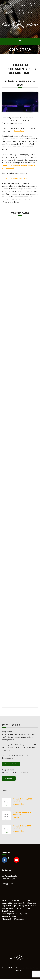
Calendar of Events (11, 764)
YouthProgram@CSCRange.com (14, 914)
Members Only (18, 804)
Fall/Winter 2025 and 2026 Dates (14, 178)
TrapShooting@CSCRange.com (24, 906)
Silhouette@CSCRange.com (12, 919)
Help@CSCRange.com (25, 900)
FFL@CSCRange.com (21, 908)
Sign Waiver (8, 778)
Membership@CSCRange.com (24, 903)
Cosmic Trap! (19, 131)
